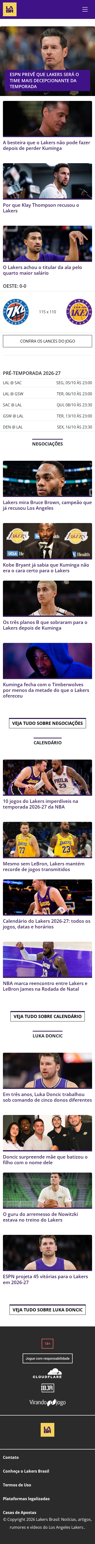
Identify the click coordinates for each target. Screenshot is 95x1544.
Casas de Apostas (19, 1512)
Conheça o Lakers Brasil (26, 1471)
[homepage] (10, 8)
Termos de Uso (17, 1485)
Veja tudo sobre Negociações (47, 723)
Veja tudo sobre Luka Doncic (48, 1310)
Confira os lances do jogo (47, 341)
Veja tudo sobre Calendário (48, 1016)
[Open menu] (85, 9)
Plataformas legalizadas (26, 1498)
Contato (11, 1457)
